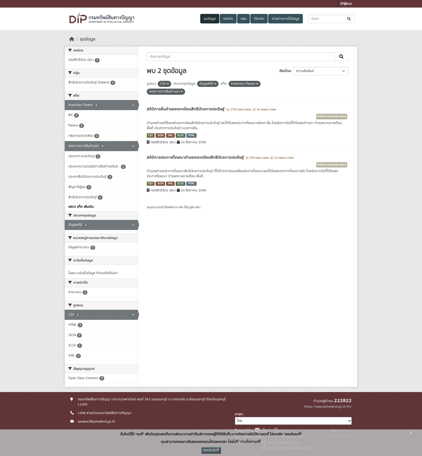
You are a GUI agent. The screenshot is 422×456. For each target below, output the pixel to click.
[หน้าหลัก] (71, 39)
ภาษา (239, 414)
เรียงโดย (285, 71)
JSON (160, 135)
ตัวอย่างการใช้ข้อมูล (285, 18)
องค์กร (228, 18)
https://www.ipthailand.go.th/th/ (328, 406)
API (181, 207)
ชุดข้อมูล (210, 18)
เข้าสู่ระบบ (346, 3)
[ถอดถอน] (168, 84)
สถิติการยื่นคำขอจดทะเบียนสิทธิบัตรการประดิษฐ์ (186, 109)
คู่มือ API (195, 207)
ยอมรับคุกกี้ (211, 450)
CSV (150, 135)
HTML (191, 135)
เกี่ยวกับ (259, 18)
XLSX (180, 135)
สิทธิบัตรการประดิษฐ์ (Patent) (331, 116)
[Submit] (349, 19)
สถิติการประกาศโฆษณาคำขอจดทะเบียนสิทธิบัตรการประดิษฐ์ (196, 157)
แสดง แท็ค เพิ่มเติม (81, 206)
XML (170, 135)
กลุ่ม (243, 18)
